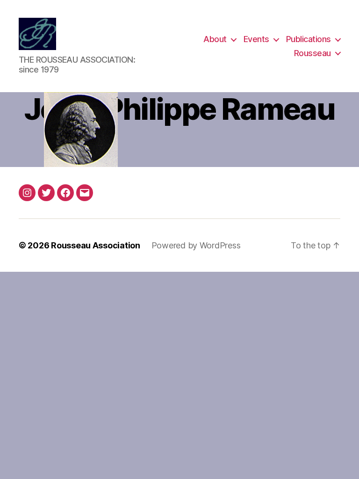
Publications (308, 39)
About (215, 39)
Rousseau (312, 53)
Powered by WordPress (196, 245)
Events (256, 39)
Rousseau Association (95, 245)
